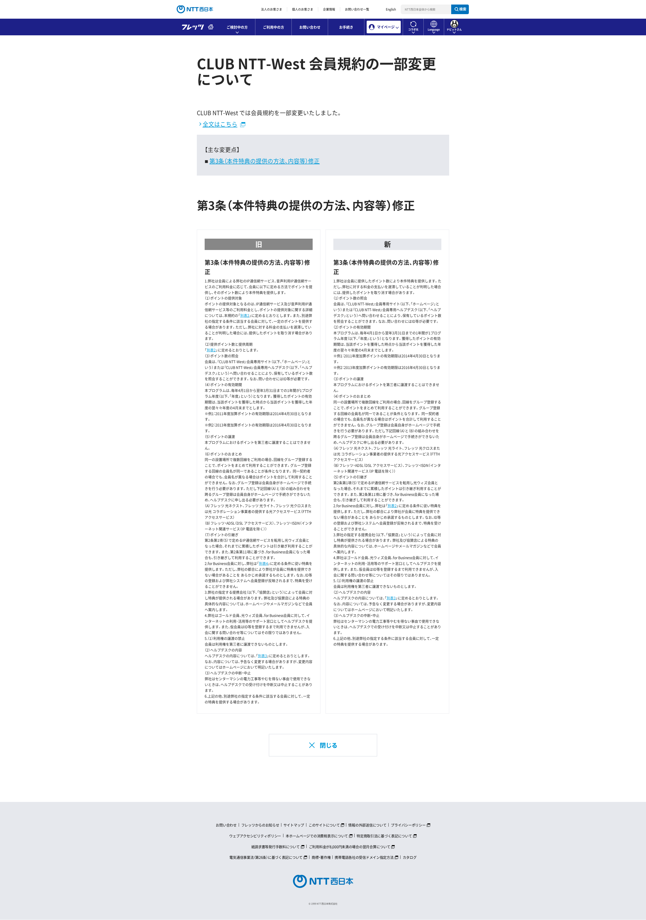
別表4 (263, 563)
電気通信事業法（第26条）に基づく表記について (266, 857)
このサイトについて (324, 824)
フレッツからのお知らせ (260, 824)
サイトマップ (293, 824)
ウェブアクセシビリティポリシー (255, 835)
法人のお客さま (271, 9)
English (391, 9)
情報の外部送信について (367, 824)
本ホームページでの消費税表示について (317, 835)
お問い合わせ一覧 (357, 9)
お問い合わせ (309, 27)
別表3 (262, 655)
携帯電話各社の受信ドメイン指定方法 (364, 857)
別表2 (244, 315)
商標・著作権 (321, 857)
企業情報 (329, 9)
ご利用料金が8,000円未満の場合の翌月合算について (349, 846)
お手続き (346, 27)
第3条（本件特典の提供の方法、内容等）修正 (264, 161)
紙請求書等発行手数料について (275, 846)
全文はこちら (220, 124)
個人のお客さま (302, 9)
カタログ (410, 857)
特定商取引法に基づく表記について (384, 835)
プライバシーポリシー (408, 824)
